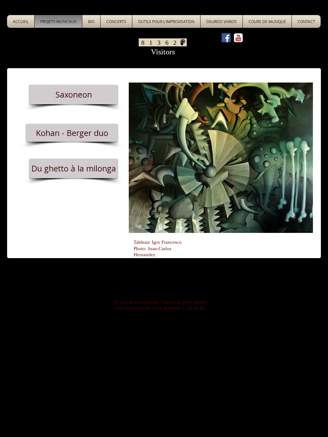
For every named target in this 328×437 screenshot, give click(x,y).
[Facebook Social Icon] (226, 37)
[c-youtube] (238, 37)
